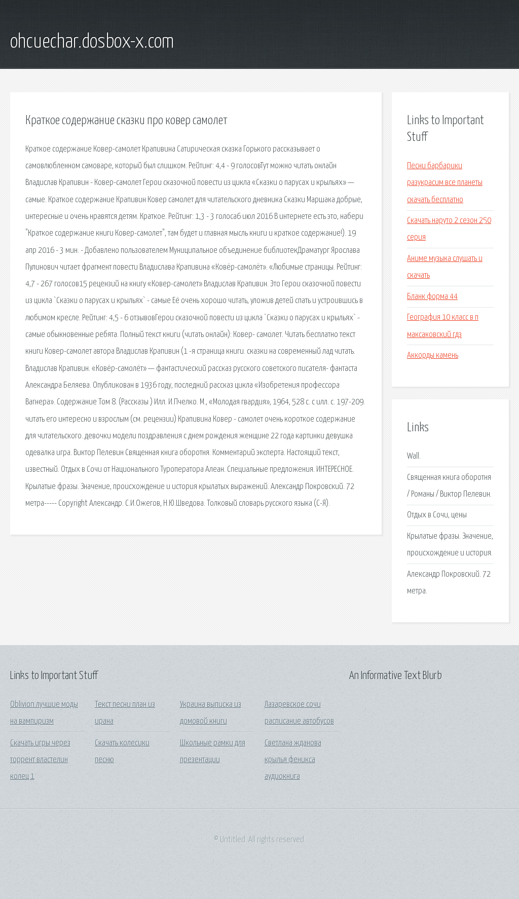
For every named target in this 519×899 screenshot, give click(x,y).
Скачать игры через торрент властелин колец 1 (40, 760)
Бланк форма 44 (432, 296)
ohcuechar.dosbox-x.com (92, 42)
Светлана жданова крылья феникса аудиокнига (293, 760)
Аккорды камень (432, 355)
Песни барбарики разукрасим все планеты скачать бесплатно (445, 183)
